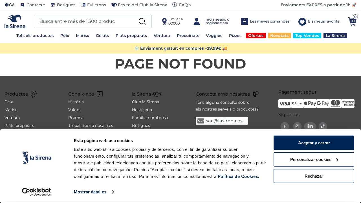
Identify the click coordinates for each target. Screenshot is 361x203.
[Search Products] (142, 21)
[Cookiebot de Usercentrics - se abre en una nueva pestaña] (36, 192)
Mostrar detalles (90, 191)
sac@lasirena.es (224, 120)
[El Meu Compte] (211, 21)
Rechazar (314, 175)
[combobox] (93, 21)
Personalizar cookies (310, 159)
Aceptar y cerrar (314, 142)
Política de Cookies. (237, 176)
